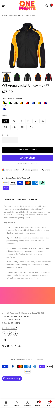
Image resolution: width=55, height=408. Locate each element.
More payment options (27, 163)
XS (14, 121)
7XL (31, 127)
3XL (14, 127)
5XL (22, 127)
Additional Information (27, 199)
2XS (5, 121)
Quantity (6, 135)
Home (4, 15)
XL (42, 121)
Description (9, 199)
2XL (5, 127)
